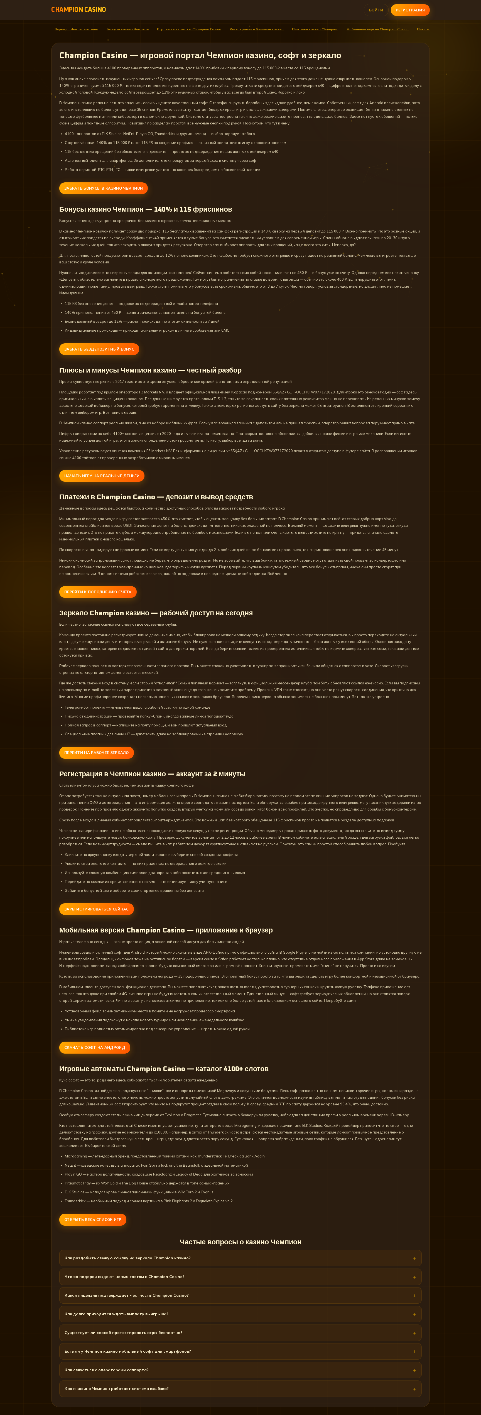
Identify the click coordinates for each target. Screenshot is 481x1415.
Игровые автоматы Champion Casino (189, 29)
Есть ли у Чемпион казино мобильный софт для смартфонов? (128, 1351)
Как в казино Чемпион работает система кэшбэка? (117, 1388)
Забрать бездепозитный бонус (99, 349)
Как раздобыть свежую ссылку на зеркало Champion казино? (128, 1257)
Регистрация (410, 10)
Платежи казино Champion (315, 29)
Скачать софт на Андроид (94, 1047)
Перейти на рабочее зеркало (96, 752)
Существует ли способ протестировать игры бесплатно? (123, 1332)
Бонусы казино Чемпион (128, 29)
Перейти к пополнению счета (98, 592)
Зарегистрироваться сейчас (96, 909)
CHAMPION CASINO (78, 10)
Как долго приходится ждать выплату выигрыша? (116, 1313)
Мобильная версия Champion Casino (378, 29)
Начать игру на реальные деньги (101, 476)
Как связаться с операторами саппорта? (107, 1369)
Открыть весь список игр (92, 1219)
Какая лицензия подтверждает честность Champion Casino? (127, 1295)
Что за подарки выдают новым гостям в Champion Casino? (125, 1276)
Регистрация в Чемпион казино (257, 29)
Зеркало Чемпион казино (76, 29)
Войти (376, 10)
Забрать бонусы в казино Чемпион (103, 188)
